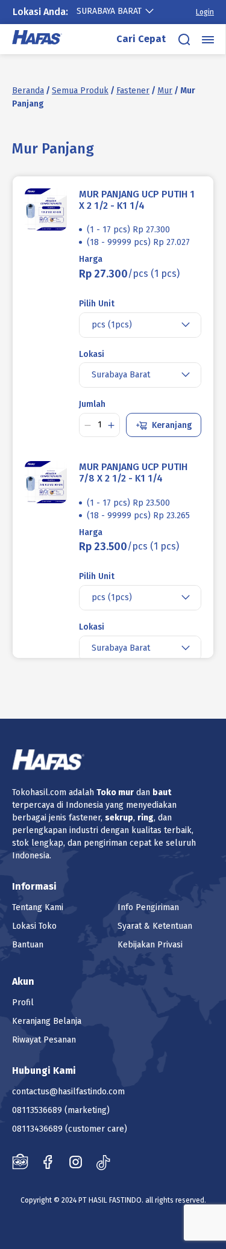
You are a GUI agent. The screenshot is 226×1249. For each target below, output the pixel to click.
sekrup (119, 818)
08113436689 (37, 1129)
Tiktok (103, 1161)
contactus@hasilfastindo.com (68, 1091)
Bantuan (27, 945)
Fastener (132, 90)
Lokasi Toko (34, 926)
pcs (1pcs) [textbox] (112, 325)
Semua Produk (80, 90)
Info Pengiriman (148, 907)
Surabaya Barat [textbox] (109, 11)
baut (161, 792)
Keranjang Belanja (46, 1021)
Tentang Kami (37, 907)
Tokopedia (20, 1161)
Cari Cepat (141, 39)
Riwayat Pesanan (44, 1040)
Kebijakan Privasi (150, 945)
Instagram (75, 1161)
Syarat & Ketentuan (155, 926)
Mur (164, 90)
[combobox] (121, 11)
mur (126, 792)
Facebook (48, 1161)
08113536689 (37, 1110)
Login (205, 12)
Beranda (28, 90)
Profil (23, 1002)
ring (145, 818)
